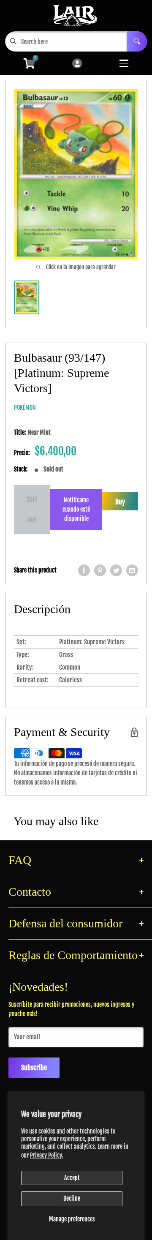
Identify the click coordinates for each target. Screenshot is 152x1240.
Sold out (32, 509)
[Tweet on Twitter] (116, 570)
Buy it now (120, 504)
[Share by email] (132, 570)
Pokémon (25, 407)
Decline (71, 1198)
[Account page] (77, 64)
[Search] (137, 41)
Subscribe (34, 1067)
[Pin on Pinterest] (100, 570)
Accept (72, 1177)
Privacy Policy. (46, 1155)
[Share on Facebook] (84, 570)
